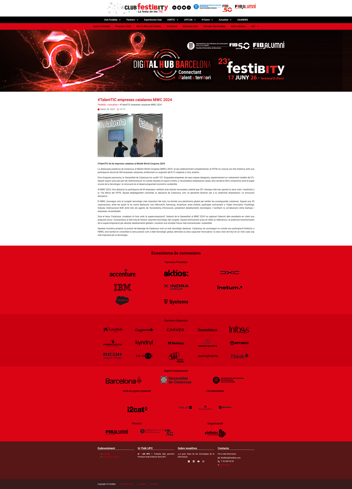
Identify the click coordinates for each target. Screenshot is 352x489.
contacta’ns (224, 465)
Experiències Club (153, 19)
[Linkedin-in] (174, 8)
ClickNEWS (242, 19)
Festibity (102, 104)
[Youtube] (184, 8)
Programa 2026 (123, 26)
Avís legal (141, 484)
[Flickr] (179, 8)
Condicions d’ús (126, 484)
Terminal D (172, 26)
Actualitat (113, 104)
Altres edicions (238, 26)
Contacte (153, 484)
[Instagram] (189, 8)
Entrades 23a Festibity (215, 26)
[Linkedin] (194, 461)
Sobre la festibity (101, 26)
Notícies (106, 454)
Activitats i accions (111, 457)
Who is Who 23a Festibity (148, 26)
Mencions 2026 (190, 26)
